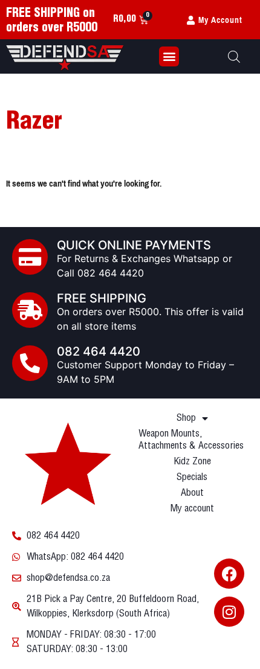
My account (192, 508)
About (192, 493)
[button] (169, 56)
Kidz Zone (192, 461)
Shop (186, 418)
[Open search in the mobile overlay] (234, 56)
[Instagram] (229, 612)
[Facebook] (229, 574)
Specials (192, 477)
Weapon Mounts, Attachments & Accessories (191, 439)
